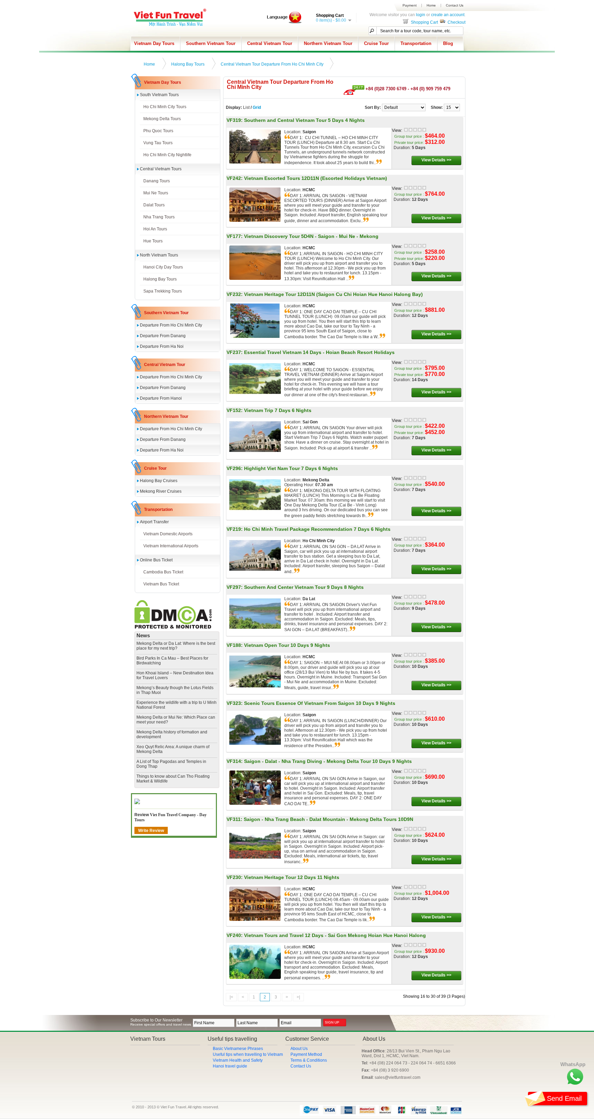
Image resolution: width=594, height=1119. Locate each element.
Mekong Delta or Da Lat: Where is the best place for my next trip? (175, 646)
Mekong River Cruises (161, 491)
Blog (448, 43)
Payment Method (306, 1054)
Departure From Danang (163, 335)
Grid (257, 107)
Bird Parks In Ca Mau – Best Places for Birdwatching (172, 660)
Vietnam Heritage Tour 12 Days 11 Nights (291, 877)
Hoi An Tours (155, 229)
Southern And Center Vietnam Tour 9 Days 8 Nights (304, 587)
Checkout (456, 22)
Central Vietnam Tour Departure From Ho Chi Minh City (272, 64)
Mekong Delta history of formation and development (171, 734)
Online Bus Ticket (156, 560)
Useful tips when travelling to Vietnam (248, 1054)
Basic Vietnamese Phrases (238, 1048)
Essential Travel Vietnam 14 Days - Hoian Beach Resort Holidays (319, 352)
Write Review (151, 830)
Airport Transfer (154, 521)
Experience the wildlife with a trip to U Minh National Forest (176, 705)
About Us (299, 1048)
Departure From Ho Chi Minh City (171, 325)
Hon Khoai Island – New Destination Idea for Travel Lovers (174, 675)
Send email (564, 1098)
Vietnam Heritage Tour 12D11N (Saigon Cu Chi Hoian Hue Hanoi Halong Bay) (333, 294)
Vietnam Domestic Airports (167, 534)
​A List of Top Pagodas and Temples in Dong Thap (171, 764)
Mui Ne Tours (155, 193)
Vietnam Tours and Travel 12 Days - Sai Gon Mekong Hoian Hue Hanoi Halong (335, 935)
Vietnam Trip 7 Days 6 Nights (277, 410)
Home (431, 5)
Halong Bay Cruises (158, 480)
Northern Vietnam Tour (328, 43)
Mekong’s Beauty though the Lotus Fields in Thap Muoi (174, 690)
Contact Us (454, 5)
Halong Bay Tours (188, 64)
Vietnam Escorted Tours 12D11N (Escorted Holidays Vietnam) (315, 178)
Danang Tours (156, 181)
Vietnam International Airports (170, 546)
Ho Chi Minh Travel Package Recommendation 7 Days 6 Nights (317, 529)
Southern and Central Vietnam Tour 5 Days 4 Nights (304, 120)
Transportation (415, 43)
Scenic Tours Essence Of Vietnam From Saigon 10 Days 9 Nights (319, 703)
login (420, 14)
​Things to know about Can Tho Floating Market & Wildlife (173, 779)
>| (298, 997)
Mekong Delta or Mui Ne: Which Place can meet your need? (175, 719)
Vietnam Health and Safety (238, 1060)
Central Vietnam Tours (161, 169)
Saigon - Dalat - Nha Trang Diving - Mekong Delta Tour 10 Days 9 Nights (328, 761)
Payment (410, 5)
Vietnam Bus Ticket (161, 584)
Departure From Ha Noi (162, 346)
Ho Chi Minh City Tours (164, 106)
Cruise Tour (376, 43)
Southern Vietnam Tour (210, 43)
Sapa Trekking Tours (162, 291)
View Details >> (436, 160)
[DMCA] (173, 627)
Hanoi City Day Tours (163, 267)
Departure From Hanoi (161, 398)
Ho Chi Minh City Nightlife (167, 154)
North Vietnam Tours (159, 255)
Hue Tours (153, 241)
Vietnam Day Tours (154, 43)
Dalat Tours (154, 205)
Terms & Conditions (308, 1060)
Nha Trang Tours (159, 217)
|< (231, 997)
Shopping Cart (424, 22)
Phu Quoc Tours (158, 130)
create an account (447, 14)
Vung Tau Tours (158, 142)
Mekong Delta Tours (162, 118)
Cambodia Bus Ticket (163, 572)
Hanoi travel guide (230, 1066)
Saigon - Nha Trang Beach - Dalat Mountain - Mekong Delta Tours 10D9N (328, 819)
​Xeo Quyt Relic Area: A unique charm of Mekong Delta (172, 749)
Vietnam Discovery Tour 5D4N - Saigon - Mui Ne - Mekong (311, 236)
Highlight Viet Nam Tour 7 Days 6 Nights (291, 468)
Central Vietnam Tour (269, 43)
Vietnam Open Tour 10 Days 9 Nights (287, 645)
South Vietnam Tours (159, 94)
